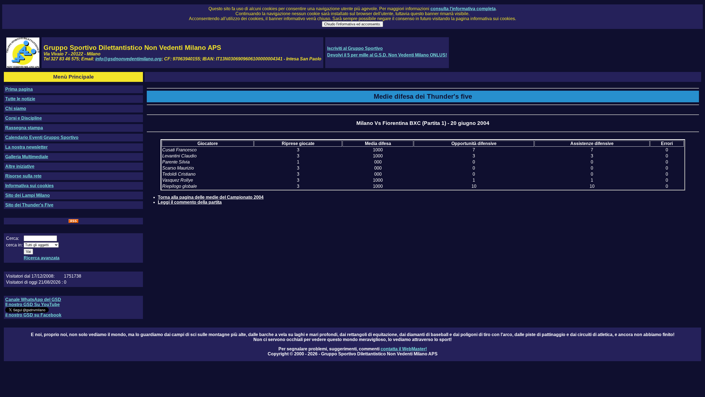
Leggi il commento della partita (190, 202)
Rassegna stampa (24, 127)
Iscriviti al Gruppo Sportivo (355, 48)
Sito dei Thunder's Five (29, 205)
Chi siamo (15, 108)
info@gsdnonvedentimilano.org (128, 59)
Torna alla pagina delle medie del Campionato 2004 (211, 197)
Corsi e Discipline (23, 118)
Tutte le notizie (20, 98)
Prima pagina (19, 89)
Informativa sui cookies (29, 185)
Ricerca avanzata (41, 258)
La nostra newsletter (26, 147)
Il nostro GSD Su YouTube (32, 304)
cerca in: (14, 245)
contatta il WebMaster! (404, 349)
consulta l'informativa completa (463, 8)
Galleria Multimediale (26, 156)
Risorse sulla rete (23, 176)
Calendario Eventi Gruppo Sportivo (41, 137)
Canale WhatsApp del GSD (33, 299)
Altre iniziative (19, 166)
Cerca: (12, 238)
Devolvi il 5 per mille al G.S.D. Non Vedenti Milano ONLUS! (387, 55)
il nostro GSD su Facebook (33, 315)
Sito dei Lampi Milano (27, 195)
